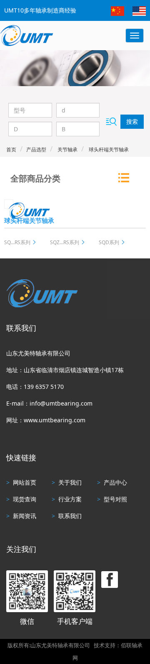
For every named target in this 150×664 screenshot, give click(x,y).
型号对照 (112, 499)
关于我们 (67, 482)
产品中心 (112, 482)
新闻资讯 (21, 516)
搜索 (132, 121)
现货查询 (21, 499)
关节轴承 (67, 149)
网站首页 (21, 482)
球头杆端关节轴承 (108, 149)
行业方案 (67, 499)
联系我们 (67, 516)
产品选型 (36, 149)
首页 (11, 149)
